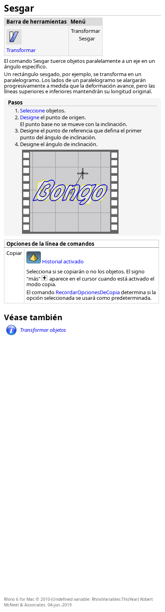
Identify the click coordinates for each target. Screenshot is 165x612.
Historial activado (62, 261)
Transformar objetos (43, 329)
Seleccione (32, 110)
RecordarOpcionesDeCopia (88, 292)
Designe (29, 117)
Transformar (21, 50)
